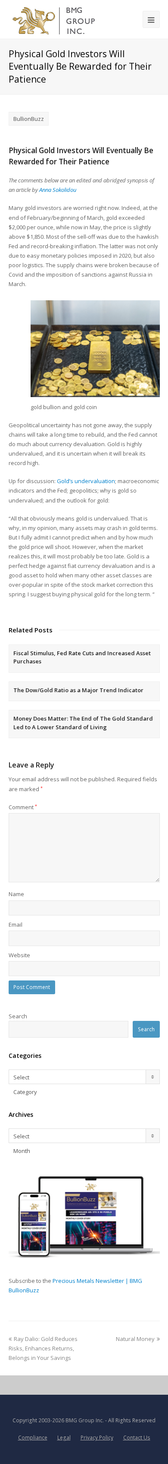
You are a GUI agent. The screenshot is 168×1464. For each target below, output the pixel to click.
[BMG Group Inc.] (54, 19)
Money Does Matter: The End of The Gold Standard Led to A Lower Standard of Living (83, 723)
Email (15, 924)
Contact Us (136, 1437)
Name (16, 894)
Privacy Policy (97, 1437)
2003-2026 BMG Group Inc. (71, 1420)
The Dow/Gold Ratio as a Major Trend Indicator (78, 690)
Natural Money (135, 1339)
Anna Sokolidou (57, 190)
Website (19, 955)
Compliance (32, 1437)
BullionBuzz (28, 119)
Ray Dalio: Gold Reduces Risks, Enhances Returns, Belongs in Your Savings (43, 1348)
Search (18, 1016)
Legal (64, 1437)
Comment (23, 807)
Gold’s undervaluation (86, 481)
